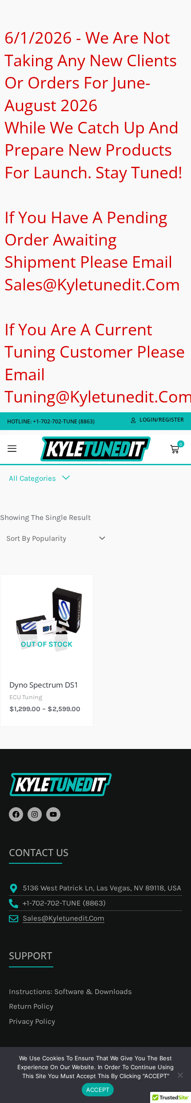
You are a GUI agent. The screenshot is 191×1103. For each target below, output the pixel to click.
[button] (12, 449)
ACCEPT (98, 1089)
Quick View (47, 654)
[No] (179, 1075)
